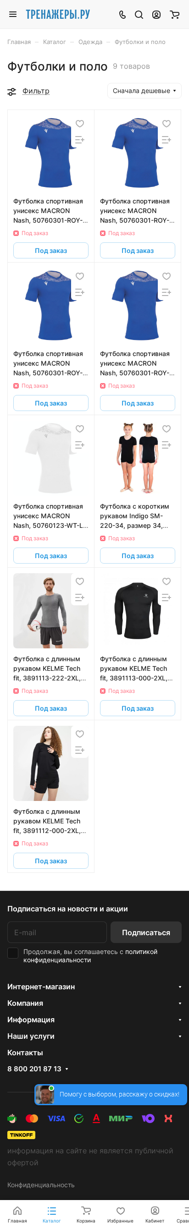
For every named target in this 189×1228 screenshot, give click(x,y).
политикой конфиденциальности (90, 956)
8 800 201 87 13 (34, 1069)
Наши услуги (31, 1036)
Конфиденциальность (41, 1185)
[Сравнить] (80, 140)
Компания (25, 1003)
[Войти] (156, 14)
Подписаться (146, 932)
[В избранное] (80, 123)
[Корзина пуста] (174, 14)
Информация (31, 1019)
